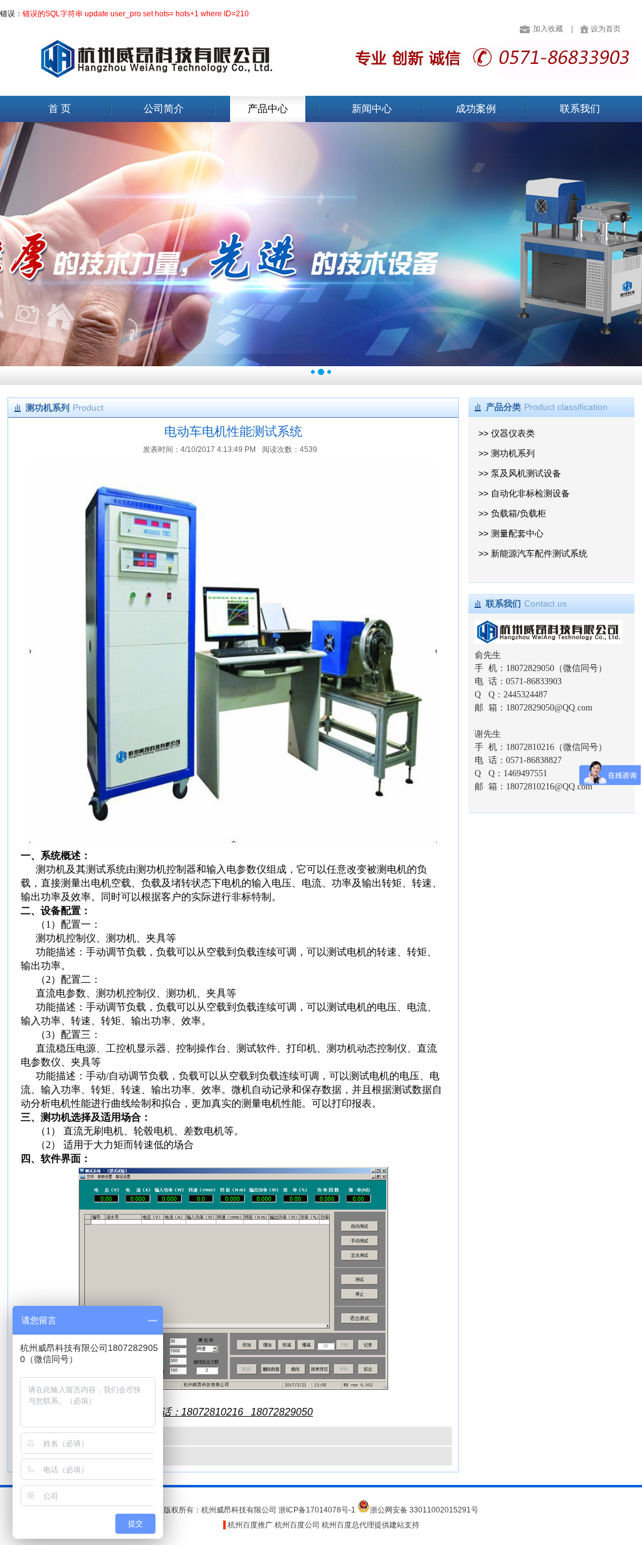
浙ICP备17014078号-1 (317, 1510)
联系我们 (580, 108)
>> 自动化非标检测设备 (524, 493)
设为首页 (606, 28)
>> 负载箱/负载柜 (512, 513)
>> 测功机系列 (506, 453)
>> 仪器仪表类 (506, 433)
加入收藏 (548, 28)
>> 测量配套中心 (511, 533)
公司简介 (164, 108)
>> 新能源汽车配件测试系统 (532, 553)
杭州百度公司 (297, 1525)
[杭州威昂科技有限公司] (155, 73)
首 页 (59, 108)
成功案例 (476, 108)
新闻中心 (372, 108)
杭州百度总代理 (348, 1525)
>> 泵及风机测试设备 (519, 473)
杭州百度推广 (250, 1525)
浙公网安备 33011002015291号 (424, 1510)
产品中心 (268, 108)
